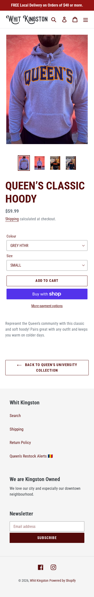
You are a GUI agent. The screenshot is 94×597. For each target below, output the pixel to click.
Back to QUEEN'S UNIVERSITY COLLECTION (50, 368)
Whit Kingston (39, 580)
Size (10, 256)
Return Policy (20, 442)
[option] (24, 163)
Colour (11, 236)
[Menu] (85, 19)
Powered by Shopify (62, 580)
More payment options (47, 306)
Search (15, 415)
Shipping (12, 219)
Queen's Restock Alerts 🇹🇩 (31, 456)
